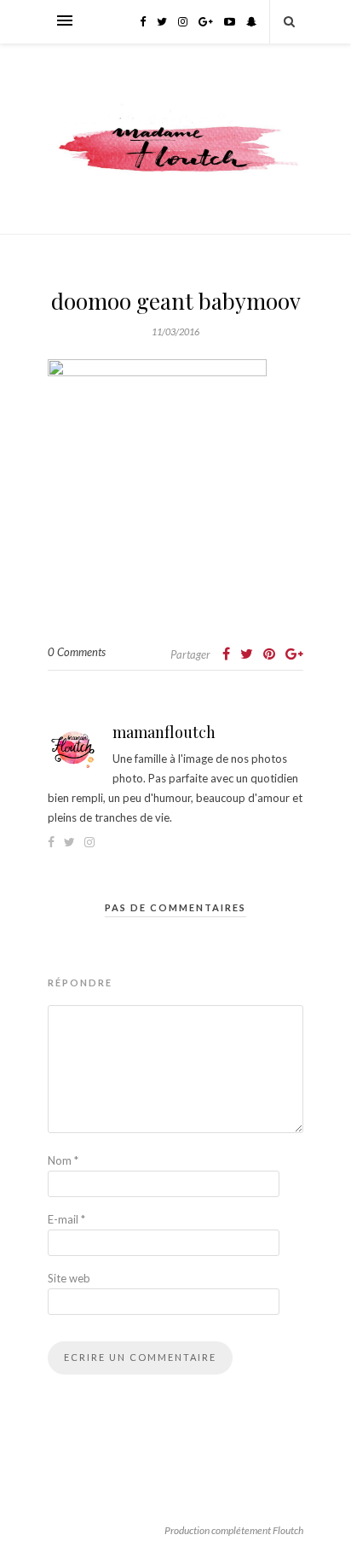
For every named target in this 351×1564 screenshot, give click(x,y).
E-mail (66, 1219)
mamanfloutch (164, 732)
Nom (63, 1160)
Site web (69, 1278)
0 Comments (77, 652)
